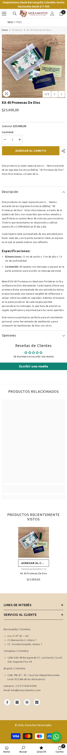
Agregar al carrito (30, 150)
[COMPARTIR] (62, 150)
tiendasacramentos (33, 569)
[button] (54, 94)
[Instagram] (17, 702)
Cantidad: (8, 132)
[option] (33, 66)
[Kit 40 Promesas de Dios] (33, 542)
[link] (33, 491)
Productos (17, 30)
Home (5, 30)
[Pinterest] (27, 702)
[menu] (4, 13)
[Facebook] (7, 702)
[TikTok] (36, 702)
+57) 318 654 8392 (26, 686)
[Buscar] (14, 13)
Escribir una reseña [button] (33, 366)
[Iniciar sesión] (52, 14)
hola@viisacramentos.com (26, 690)
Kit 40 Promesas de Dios (33, 573)
